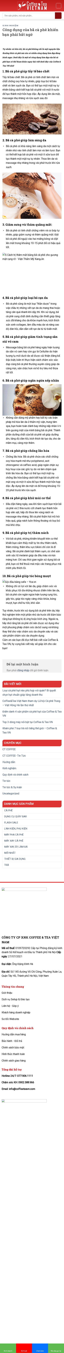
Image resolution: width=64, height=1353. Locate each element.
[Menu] (4, 6)
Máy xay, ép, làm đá (16, 846)
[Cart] (58, 5)
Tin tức (6, 780)
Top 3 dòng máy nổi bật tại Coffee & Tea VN (27, 722)
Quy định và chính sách (15, 774)
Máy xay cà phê (13, 840)
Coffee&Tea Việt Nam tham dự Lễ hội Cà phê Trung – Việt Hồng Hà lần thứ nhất (31, 703)
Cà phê (8, 810)
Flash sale (11, 822)
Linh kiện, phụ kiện (15, 828)
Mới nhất (10, 852)
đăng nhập (23, 670)
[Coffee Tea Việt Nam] (32, 5)
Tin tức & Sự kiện (12, 787)
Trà (6, 865)
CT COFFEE (9, 749)
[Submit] (58, 15)
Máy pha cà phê (14, 834)
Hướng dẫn (8, 762)
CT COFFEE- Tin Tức (14, 755)
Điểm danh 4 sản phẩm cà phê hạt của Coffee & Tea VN (32, 713)
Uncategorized (10, 793)
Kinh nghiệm (10, 25)
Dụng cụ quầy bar (15, 816)
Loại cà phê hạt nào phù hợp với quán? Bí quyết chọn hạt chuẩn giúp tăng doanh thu (29, 692)
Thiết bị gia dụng (14, 858)
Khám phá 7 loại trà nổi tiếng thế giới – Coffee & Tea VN (29, 730)
